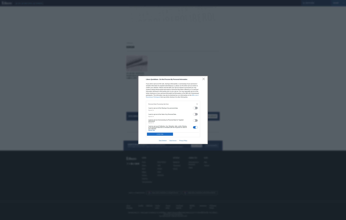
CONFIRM (160, 134)
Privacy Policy (183, 140)
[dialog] (173, 110)
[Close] (204, 79)
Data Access (173, 140)
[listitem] (173, 104)
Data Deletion (163, 140)
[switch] (195, 108)
